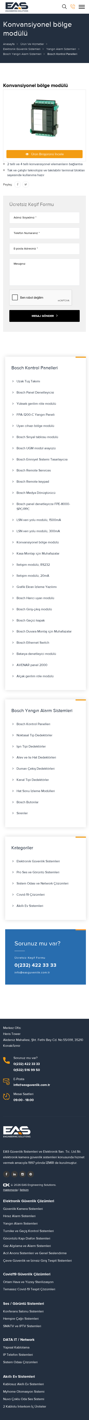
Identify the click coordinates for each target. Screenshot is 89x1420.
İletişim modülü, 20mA (33, 576)
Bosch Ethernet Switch (33, 643)
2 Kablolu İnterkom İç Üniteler (24, 1406)
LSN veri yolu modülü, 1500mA (39, 520)
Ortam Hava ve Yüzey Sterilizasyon (28, 1282)
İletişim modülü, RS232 (33, 565)
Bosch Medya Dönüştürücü (36, 493)
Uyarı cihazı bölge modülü (35, 426)
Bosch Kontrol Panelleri (33, 724)
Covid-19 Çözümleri (31, 895)
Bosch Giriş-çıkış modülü (34, 609)
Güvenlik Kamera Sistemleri (23, 1209)
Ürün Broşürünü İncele (46, 154)
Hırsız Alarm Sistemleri (19, 1216)
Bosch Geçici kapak (31, 620)
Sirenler (22, 813)
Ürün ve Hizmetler (32, 44)
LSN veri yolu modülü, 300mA (38, 531)
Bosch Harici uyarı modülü (35, 598)
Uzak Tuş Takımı (28, 381)
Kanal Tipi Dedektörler (33, 780)
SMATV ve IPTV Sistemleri (22, 1326)
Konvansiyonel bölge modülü (38, 542)
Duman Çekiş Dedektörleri (36, 769)
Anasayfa (8, 44)
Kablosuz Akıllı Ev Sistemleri (23, 1384)
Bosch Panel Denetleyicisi (35, 392)
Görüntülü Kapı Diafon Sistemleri (26, 1238)
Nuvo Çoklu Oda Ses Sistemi (23, 1399)
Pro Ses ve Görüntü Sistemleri (38, 872)
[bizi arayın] (73, 6)
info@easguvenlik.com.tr (32, 972)
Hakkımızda (10, 1190)
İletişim (24, 1190)
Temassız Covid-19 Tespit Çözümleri (29, 1289)
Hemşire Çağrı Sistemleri (21, 1319)
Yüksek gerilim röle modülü (36, 404)
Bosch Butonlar (27, 802)
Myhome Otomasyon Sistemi (23, 1392)
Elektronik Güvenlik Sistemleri (21, 49)
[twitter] (14, 1174)
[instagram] (22, 1174)
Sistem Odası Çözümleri (20, 1362)
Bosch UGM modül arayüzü (36, 448)
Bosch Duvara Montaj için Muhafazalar (44, 631)
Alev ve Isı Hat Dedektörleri (36, 757)
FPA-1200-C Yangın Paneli (36, 415)
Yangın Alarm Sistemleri (61, 49)
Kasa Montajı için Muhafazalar (38, 553)
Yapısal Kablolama (16, 1347)
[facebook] (6, 1174)
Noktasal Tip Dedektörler (34, 735)
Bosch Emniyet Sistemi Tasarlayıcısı (42, 459)
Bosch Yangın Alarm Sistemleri (22, 54)
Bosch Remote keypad (33, 482)
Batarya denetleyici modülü (36, 654)
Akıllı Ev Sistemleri (30, 906)
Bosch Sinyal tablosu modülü (37, 437)
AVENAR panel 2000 (32, 665)
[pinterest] (30, 1174)
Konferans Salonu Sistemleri (23, 1311)
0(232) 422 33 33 (35, 965)
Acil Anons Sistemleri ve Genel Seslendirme (35, 1253)
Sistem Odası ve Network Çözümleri (43, 883)
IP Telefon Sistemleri (18, 1355)
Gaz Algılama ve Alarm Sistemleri (27, 1246)
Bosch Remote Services (34, 470)
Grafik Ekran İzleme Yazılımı (37, 587)
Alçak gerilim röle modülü (35, 676)
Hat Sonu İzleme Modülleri (36, 791)
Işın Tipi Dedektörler (31, 746)
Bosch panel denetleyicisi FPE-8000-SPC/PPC (43, 506)
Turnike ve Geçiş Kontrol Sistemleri (28, 1231)
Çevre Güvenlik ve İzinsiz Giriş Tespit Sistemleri (37, 1261)
